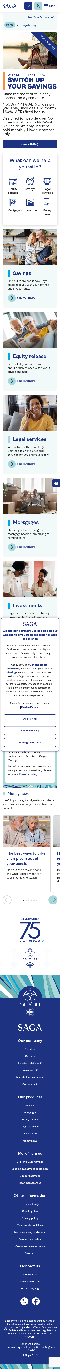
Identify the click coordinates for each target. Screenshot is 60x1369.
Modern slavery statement (30, 1232)
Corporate (30, 1084)
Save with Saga (30, 144)
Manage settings (30, 742)
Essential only (30, 731)
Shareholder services (30, 1077)
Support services (30, 1176)
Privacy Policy (28, 774)
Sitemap (30, 1253)
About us (30, 1049)
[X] (24, 1301)
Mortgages (30, 1112)
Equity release (30, 1119)
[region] (30, 685)
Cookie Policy (29, 707)
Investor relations (30, 1063)
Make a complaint (30, 1281)
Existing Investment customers (30, 1169)
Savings (30, 1105)
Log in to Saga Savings (30, 1162)
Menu (52, 6)
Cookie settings (30, 1204)
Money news (30, 1141)
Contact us (30, 1274)
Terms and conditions (30, 1225)
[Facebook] (36, 1301)
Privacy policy (30, 1218)
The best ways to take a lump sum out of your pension (26, 859)
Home (9, 25)
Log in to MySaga (30, 1289)
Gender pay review (30, 1239)
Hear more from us (30, 1183)
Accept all (30, 719)
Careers (30, 1056)
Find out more (26, 298)
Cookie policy (30, 1211)
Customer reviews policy (30, 1246)
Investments (30, 1134)
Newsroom (30, 1070)
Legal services (30, 1126)
